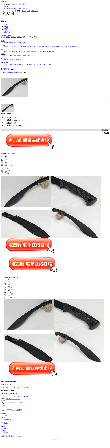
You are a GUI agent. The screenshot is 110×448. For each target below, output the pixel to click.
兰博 (37, 11)
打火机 (37, 64)
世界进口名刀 (4, 58)
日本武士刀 (49, 47)
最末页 (27, 387)
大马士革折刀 (12, 51)
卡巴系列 (13, 60)
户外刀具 (6, 28)
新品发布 (6, 26)
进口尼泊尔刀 (7, 60)
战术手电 (32, 64)
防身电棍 (6, 42)
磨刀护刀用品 (47, 64)
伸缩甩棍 (11, 42)
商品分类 (4, 21)
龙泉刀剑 (16, 55)
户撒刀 (21, 55)
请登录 (19, 4)
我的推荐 (26, 8)
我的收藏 (21, 8)
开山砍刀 (18, 47)
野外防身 (3, 41)
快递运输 (6, 428)
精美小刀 (3, 49)
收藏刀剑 (3, 54)
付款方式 (6, 32)
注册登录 (6, 415)
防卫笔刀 (23, 51)
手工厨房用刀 (69, 47)
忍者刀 (59, 47)
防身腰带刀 (20, 64)
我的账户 (6, 6)
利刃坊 (12, 435)
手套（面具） (13, 64)
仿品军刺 (28, 47)
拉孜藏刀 (25, 55)
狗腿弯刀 (6, 31)
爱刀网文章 (5, 69)
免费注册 (24, 4)
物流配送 (4, 426)
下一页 (23, 387)
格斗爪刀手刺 (35, 51)
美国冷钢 (18, 60)
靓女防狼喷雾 (17, 42)
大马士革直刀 (12, 47)
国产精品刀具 (77, 47)
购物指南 (4, 413)
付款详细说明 (7, 423)
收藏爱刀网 (4, 1)
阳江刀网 (7, 435)
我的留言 (16, 8)
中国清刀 (11, 55)
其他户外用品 (4, 62)
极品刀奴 (34, 47)
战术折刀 (6, 51)
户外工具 (41, 64)
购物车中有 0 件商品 (6, 35)
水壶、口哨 (27, 64)
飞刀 (34, 11)
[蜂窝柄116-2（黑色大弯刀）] (14, 99)
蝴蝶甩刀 (6, 29)
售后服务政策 (7, 419)
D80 (25, 11)
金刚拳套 (51, 51)
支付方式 (4, 422)
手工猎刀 (54, 47)
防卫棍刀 (39, 47)
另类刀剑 (30, 55)
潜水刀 (43, 47)
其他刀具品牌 (16, 120)
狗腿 (32, 11)
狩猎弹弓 (23, 42)
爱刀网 (5, 24)
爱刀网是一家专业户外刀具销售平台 (10, 72)
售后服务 (4, 418)
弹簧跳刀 (28, 51)
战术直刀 (6, 47)
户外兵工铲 (7, 64)
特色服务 (4, 431)
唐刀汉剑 (6, 55)
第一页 (16, 387)
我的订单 (11, 8)
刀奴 (23, 11)
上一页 (20, 387)
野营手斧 (63, 47)
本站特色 (6, 432)
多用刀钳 (46, 51)
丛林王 (28, 11)
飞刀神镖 (41, 51)
